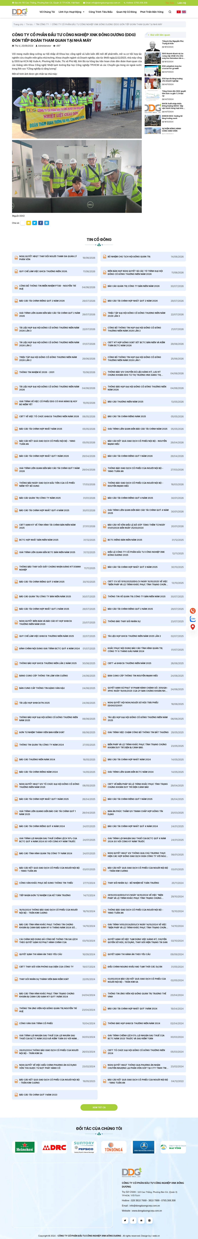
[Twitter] (125, 1220)
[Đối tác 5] (114, 1147)
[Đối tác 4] (84, 1147)
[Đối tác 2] (24, 1147)
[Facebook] (133, 1220)
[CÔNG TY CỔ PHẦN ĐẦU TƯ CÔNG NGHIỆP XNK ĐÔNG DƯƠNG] (20, 12)
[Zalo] (193, 619)
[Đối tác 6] (143, 1147)
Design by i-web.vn (150, 1236)
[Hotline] (193, 611)
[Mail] (141, 1220)
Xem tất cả (99, 1107)
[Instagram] (149, 1220)
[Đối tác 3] (54, 1147)
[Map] (193, 627)
